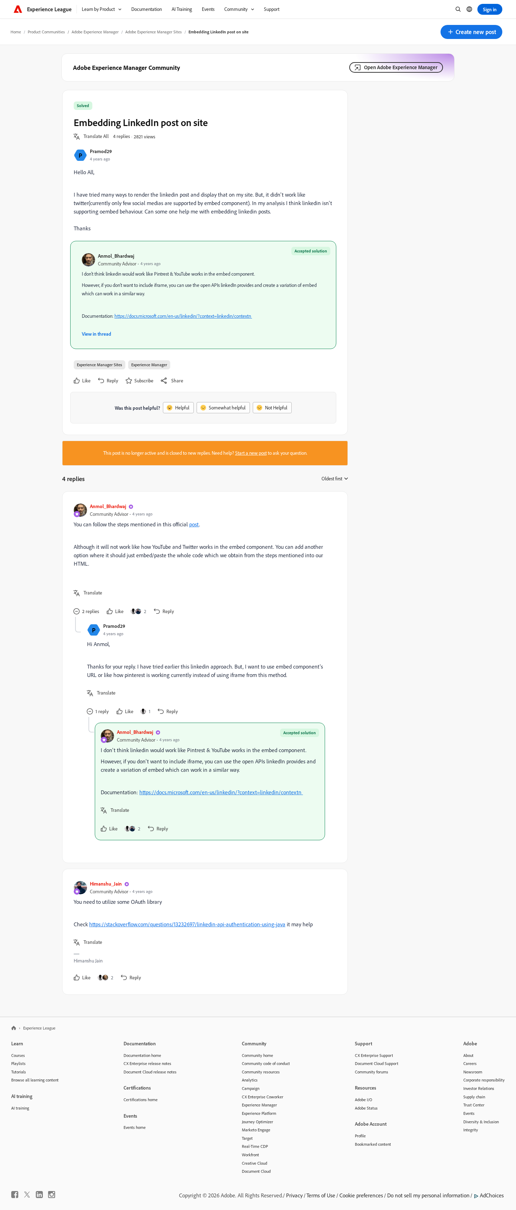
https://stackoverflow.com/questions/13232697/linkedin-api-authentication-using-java (187, 924)
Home (16, 31)
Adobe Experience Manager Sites (153, 31)
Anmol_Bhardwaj (116, 256)
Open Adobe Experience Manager (400, 67)
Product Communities (46, 31)
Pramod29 (101, 151)
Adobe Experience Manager (95, 31)
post (194, 524)
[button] (471, 32)
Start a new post (251, 453)
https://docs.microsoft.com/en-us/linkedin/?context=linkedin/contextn (183, 316)
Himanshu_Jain (106, 884)
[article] (203, 560)
